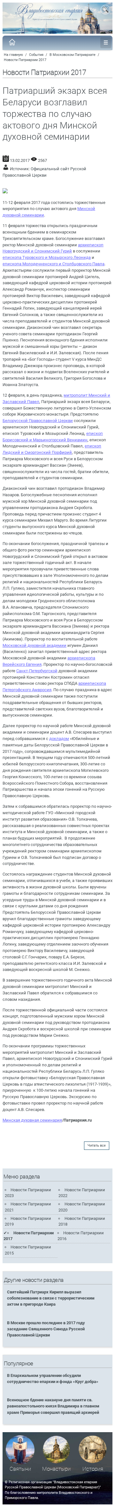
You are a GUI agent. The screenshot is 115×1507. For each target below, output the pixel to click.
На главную (13, 55)
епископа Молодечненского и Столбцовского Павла (53, 263)
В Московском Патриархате (73, 55)
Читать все (97, 1145)
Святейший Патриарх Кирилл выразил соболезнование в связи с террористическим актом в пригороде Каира (51, 1298)
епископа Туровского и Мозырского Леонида (47, 257)
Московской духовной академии (34, 645)
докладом (59, 738)
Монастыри (56, 1469)
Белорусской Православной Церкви (38, 420)
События (36, 55)
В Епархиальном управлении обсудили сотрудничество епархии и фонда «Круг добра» (52, 1378)
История (92, 1469)
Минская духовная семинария (32, 1120)
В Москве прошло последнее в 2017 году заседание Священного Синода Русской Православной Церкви (46, 1328)
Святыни (20, 1469)
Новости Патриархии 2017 (25, 60)
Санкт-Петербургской (36, 670)
